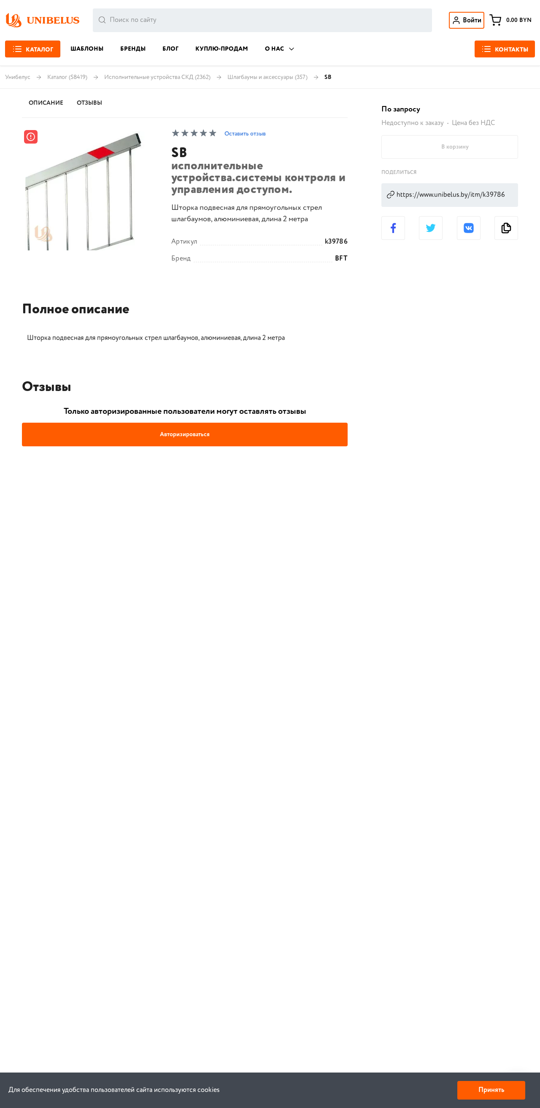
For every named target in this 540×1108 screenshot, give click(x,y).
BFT (341, 258)
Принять (491, 1090)
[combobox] (262, 20)
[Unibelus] (42, 20)
